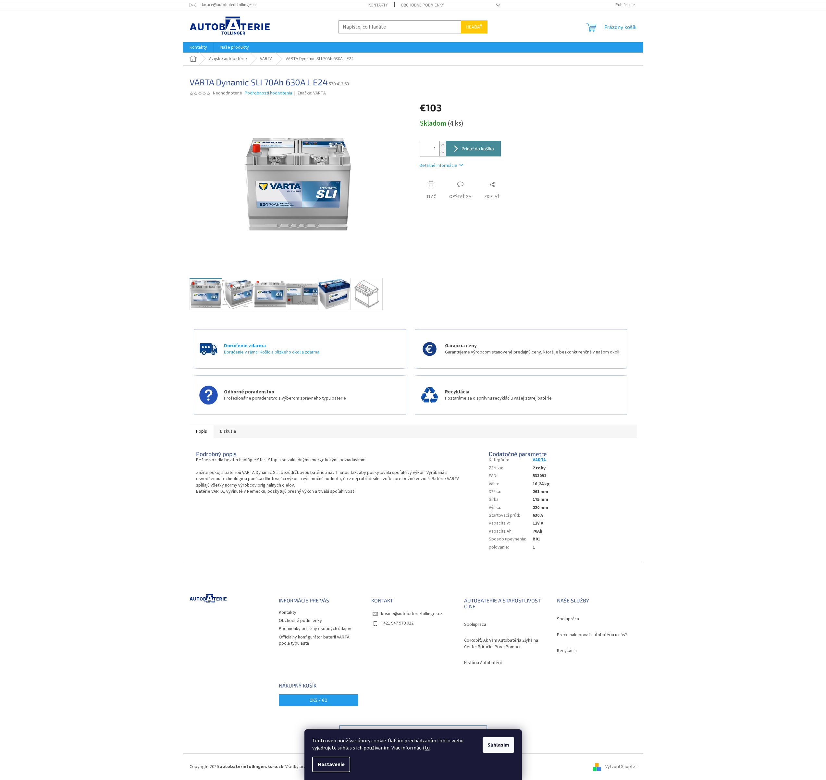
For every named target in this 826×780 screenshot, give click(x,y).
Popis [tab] (201, 431)
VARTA (539, 460)
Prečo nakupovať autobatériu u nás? (592, 635)
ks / (318, 700)
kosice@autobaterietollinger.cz (411, 614)
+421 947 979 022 (397, 623)
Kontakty (378, 5)
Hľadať (474, 27)
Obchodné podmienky (422, 5)
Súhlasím (498, 745)
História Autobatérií (483, 663)
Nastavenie (331, 764)
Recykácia (567, 651)
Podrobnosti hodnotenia (268, 93)
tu (427, 747)
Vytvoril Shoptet (621, 766)
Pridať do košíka (478, 148)
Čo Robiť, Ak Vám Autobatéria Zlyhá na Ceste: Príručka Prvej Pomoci (501, 644)
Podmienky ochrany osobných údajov (315, 628)
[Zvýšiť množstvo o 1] (442, 145)
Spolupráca (475, 625)
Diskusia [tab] (228, 431)
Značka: (311, 93)
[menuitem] (198, 47)
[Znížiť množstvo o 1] (442, 152)
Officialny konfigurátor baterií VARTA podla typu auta (314, 640)
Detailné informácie (438, 165)
